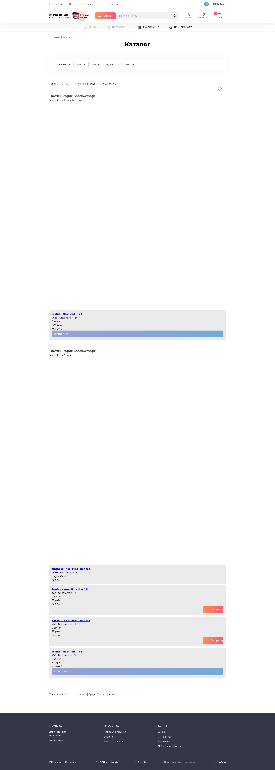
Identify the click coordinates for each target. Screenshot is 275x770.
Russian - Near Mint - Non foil (70, 589)
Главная (56, 37)
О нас (161, 732)
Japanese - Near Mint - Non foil (71, 569)
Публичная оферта (169, 746)
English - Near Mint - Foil (67, 314)
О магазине (56, 4)
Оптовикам (165, 736)
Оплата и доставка (80, 4)
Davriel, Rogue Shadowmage (72, 96)
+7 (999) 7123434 (105, 762)
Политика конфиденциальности (179, 762)
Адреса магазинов (115, 732)
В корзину (217, 609)
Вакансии (164, 741)
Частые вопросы (108, 4)
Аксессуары (56, 740)
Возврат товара (113, 741)
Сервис (108, 736)
